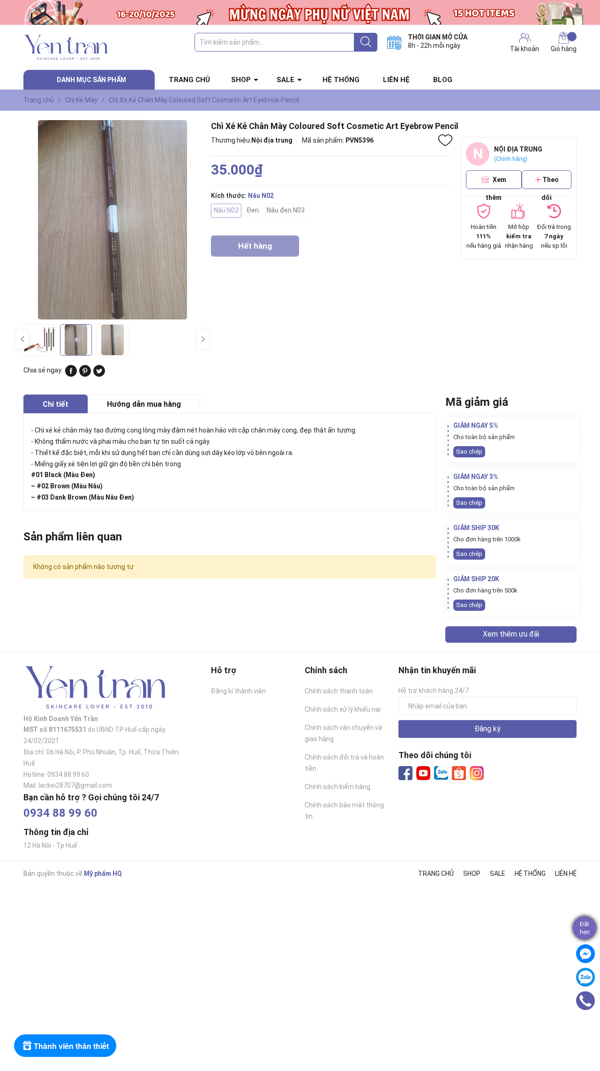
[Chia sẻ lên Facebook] (71, 374)
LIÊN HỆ (396, 80)
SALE (285, 80)
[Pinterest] (85, 374)
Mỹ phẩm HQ (103, 873)
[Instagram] (477, 773)
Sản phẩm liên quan (72, 536)
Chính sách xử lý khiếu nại (343, 709)
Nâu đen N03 (286, 210)
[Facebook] (405, 773)
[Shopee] (459, 773)
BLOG (442, 80)
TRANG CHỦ (189, 80)
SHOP (241, 80)
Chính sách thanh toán (339, 691)
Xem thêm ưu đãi (511, 634)
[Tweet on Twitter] (99, 374)
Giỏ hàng (564, 49)
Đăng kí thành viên (238, 691)
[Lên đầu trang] (588, 1026)
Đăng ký (487, 728)
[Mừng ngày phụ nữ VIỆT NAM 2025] (300, 12)
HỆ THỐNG (341, 80)
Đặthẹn (585, 927)
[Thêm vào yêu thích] (445, 140)
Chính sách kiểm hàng (337, 786)
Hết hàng (255, 249)
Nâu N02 (226, 210)
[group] (112, 219)
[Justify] (366, 42)
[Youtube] (423, 773)
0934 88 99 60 (60, 813)
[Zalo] (441, 773)
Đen (253, 210)
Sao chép (469, 451)
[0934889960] (585, 1000)
